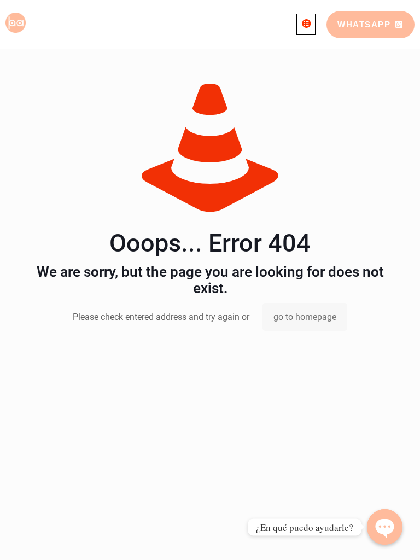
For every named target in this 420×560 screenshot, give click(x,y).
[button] (306, 24)
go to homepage (304, 317)
